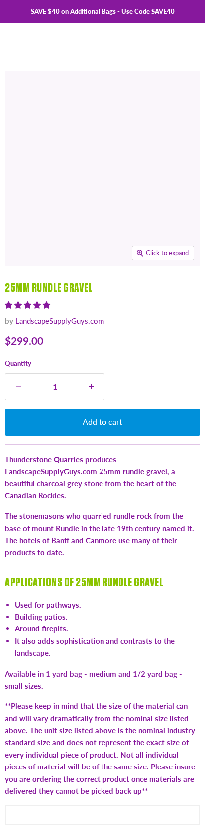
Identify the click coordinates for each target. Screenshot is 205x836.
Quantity (18, 363)
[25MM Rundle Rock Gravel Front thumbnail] (91, 288)
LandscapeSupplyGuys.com (59, 320)
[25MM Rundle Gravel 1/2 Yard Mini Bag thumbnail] (56, 288)
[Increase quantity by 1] (91, 386)
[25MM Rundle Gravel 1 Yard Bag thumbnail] (21, 288)
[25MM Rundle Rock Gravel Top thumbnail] (126, 288)
